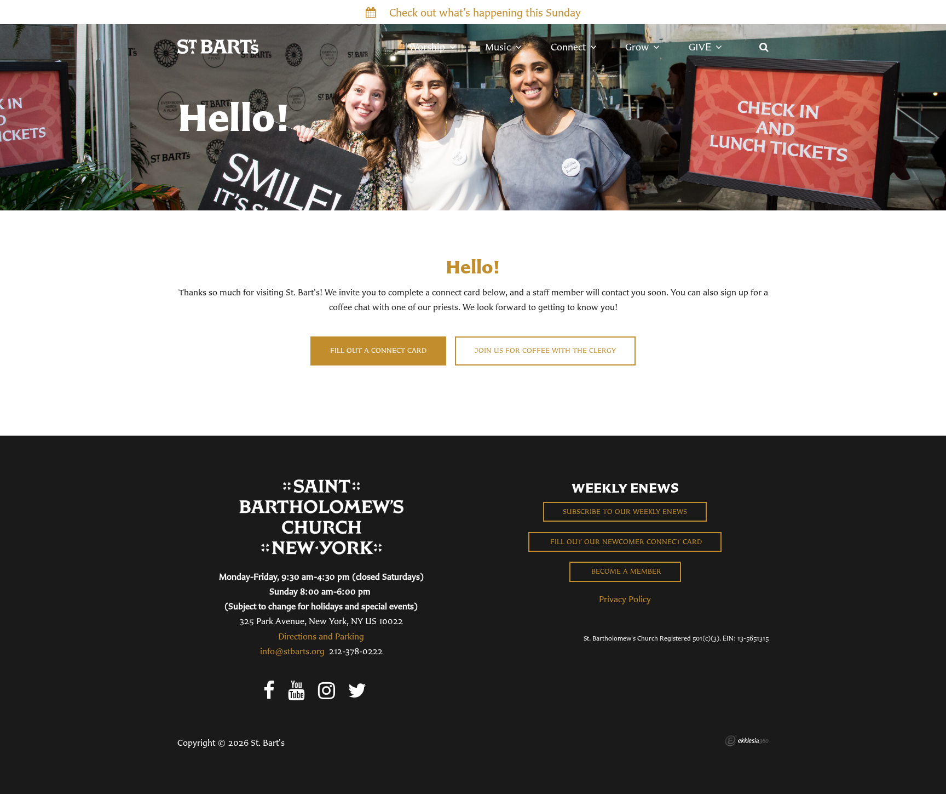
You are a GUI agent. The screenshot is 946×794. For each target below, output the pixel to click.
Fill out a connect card (378, 350)
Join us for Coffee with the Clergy (545, 350)
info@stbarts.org (292, 651)
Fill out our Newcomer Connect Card (625, 541)
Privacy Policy (625, 598)
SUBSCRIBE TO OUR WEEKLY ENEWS (625, 511)
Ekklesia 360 (747, 740)
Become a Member (625, 571)
